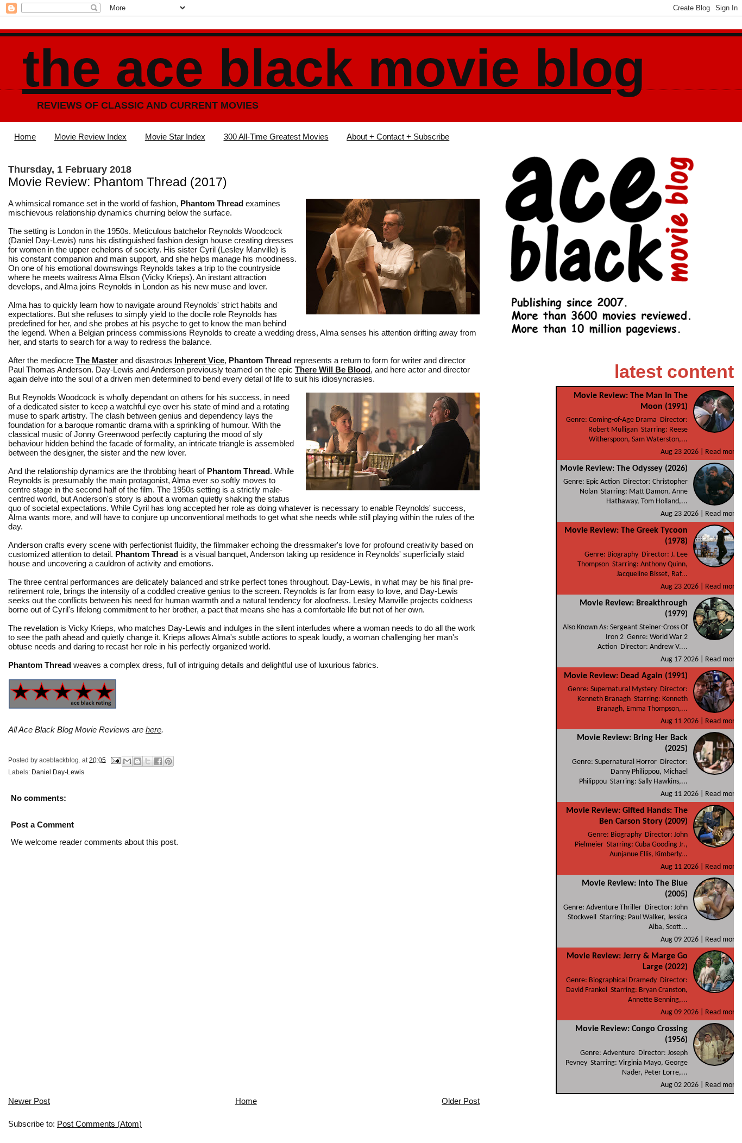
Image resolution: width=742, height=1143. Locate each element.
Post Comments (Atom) (99, 1123)
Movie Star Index (175, 136)
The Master (97, 360)
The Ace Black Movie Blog (333, 68)
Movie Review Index (90, 136)
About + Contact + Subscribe (398, 136)
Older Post (461, 1101)
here (153, 729)
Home (25, 136)
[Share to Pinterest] (168, 761)
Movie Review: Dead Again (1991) (626, 676)
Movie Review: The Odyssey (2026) (624, 468)
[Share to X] (147, 761)
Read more (722, 452)
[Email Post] (115, 759)
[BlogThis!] (137, 761)
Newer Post (29, 1101)
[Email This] (127, 761)
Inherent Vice (199, 360)
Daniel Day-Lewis (58, 772)
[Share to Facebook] (158, 761)
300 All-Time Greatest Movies (276, 136)
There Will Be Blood (332, 369)
